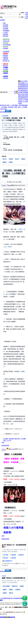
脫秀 (9, 294)
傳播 (23, 85)
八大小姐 (24, 101)
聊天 (18, 438)
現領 (20, 85)
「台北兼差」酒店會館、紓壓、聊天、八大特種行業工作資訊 (14, 173)
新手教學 (5, 26)
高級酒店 (5, 34)
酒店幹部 (24, 88)
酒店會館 (11, 438)
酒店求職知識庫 (23, 105)
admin (9, 185)
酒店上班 (20, 94)
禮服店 (20, 96)
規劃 (21, 371)
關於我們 (5, 36)
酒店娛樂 (5, 25)
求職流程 (5, 78)
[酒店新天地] (14, 7)
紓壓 (15, 438)
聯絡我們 (18, 598)
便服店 (24, 96)
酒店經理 (20, 98)
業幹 (27, 96)
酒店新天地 (3, 105)
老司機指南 (17, 589)
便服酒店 (23, 159)
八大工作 (8, 440)
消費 (20, 86)
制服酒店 (5, 57)
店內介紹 (12, 598)
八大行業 (24, 99)
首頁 (4, 23)
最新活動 (7, 598)
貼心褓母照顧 (7, 44)
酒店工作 (4, 159)
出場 (20, 99)
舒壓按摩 (5, 593)
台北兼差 (5, 438)
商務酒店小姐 (15, 586)
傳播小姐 (11, 593)
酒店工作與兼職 (6, 586)
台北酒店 (25, 94)
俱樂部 (10, 247)
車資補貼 (5, 48)
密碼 (1, 17)
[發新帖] (8, 112)
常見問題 (5, 28)
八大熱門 (5, 32)
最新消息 (5, 65)
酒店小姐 (17, 159)
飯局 (25, 85)
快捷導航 (2, 20)
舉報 (8, 445)
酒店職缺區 (6, 30)
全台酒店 (5, 69)
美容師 (20, 229)
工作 (23, 201)
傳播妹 (26, 92)
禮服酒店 (4, 162)
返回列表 (2, 112)
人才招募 (2, 598)
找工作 (23, 81)
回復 (3, 442)
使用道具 (4, 445)
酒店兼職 (11, 159)
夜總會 (24, 86)
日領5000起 (6, 41)
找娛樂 (22, 83)
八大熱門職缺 (14, 105)
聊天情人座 (6, 60)
